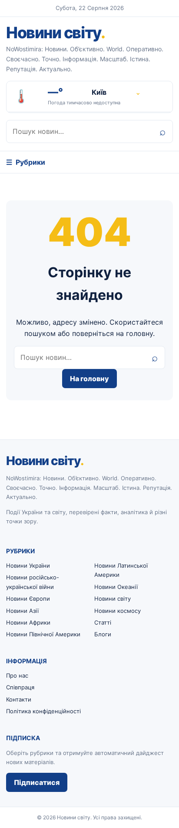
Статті (102, 622)
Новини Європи (28, 598)
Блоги (102, 634)
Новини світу (55, 32)
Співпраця (20, 687)
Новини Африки (28, 622)
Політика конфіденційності (43, 711)
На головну (89, 378)
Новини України (28, 565)
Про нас (17, 675)
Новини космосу (117, 610)
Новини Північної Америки (43, 634)
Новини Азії (22, 610)
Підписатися (37, 782)
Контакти (18, 699)
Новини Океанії (116, 586)
